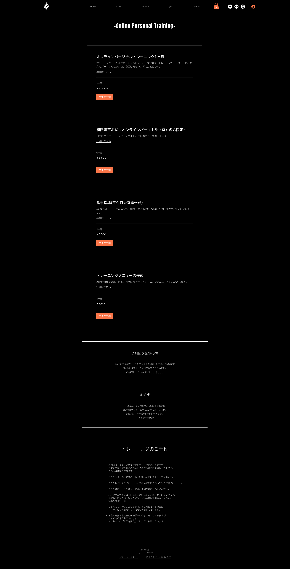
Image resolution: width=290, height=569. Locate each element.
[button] (216, 6)
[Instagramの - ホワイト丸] (243, 7)
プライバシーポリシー (128, 557)
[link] (144, 57)
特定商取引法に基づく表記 (158, 557)
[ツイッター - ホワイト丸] (230, 7)
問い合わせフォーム (132, 368)
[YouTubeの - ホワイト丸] (236, 7)
